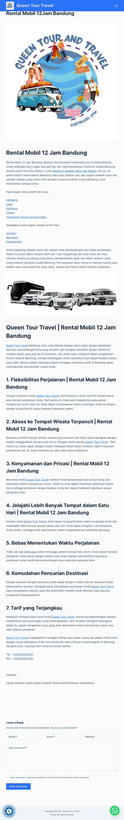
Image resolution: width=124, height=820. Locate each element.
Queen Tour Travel (34, 5)
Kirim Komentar (18, 786)
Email (51, 736)
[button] (114, 810)
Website (89, 736)
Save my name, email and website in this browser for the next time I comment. (50, 777)
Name (13, 736)
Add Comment (18, 747)
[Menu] (116, 5)
